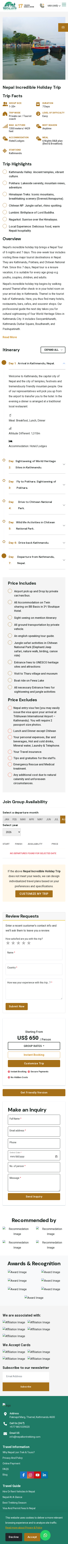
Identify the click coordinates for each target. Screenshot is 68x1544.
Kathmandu (15, 153)
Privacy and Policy (13, 1457)
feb (15, 819)
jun (48, 819)
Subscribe (25, 1386)
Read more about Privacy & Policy (23, 1527)
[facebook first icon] (23, 1474)
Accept (32, 1537)
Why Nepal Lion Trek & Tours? (19, 1452)
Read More (10, 337)
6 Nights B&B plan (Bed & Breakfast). (52, 142)
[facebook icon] (30, 1474)
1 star (8, 943)
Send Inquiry (34, 1196)
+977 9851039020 (20, 1426)
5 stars (29, 943)
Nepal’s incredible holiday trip (21, 284)
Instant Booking (34, 1054)
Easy (45, 116)
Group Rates (33, 1046)
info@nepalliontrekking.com (25, 1436)
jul (56, 819)
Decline (14, 1537)
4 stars (24, 943)
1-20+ (12, 106)
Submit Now (16, 1006)
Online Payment (11, 1463)
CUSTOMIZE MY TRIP (34, 893)
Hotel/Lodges (16, 140)
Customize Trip (34, 1063)
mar (23, 819)
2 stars (13, 943)
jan (6, 819)
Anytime (46, 128)
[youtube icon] (37, 1474)
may (40, 819)
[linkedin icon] (44, 1474)
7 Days (46, 106)
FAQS (6, 1469)
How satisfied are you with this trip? (24, 938)
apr (31, 819)
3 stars (18, 943)
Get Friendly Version (34, 1092)
